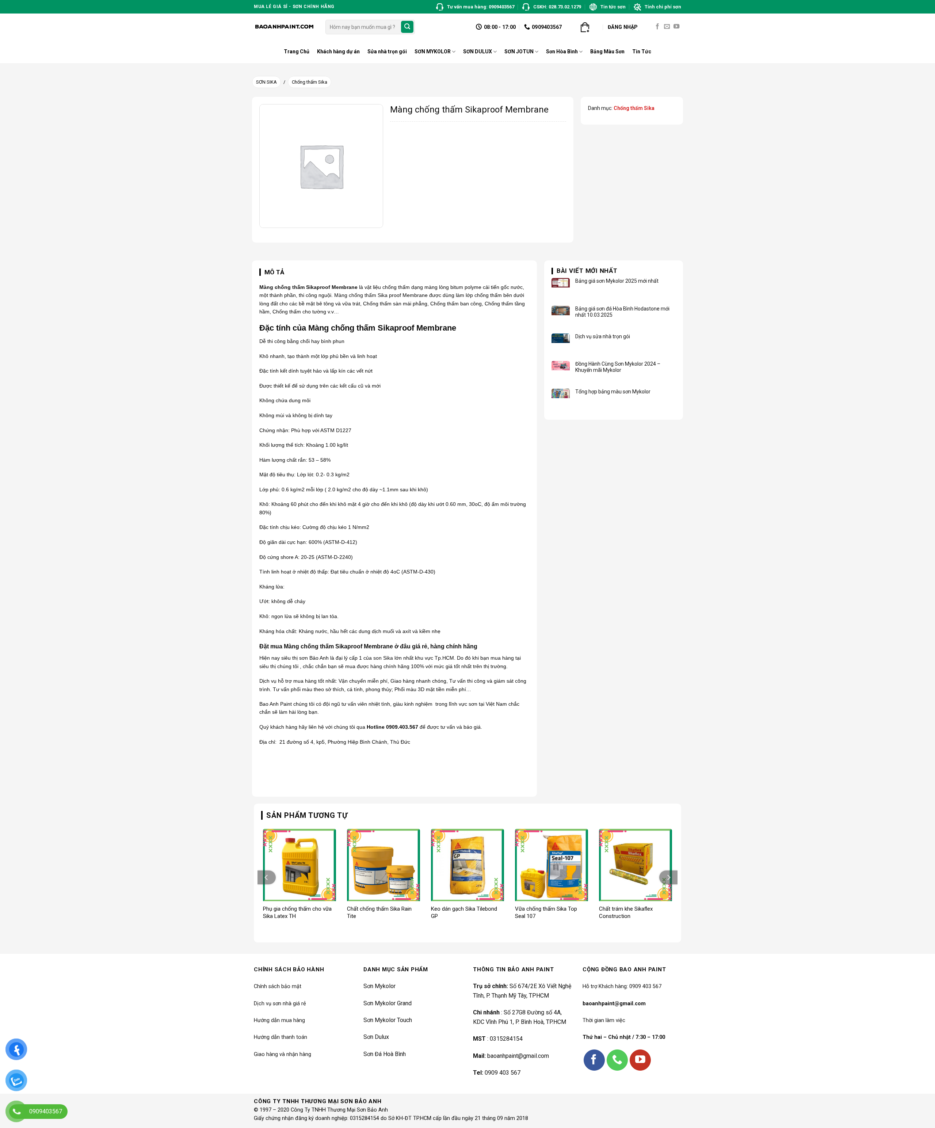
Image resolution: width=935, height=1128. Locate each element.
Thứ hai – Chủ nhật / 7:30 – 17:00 (624, 1037)
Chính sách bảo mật (277, 986)
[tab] (272, 272)
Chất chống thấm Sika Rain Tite (379, 912)
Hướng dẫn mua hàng (279, 1020)
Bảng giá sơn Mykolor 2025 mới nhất (617, 281)
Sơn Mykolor (379, 986)
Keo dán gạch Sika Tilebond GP (464, 912)
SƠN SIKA (266, 82)
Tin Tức (641, 51)
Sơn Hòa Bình (562, 51)
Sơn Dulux (376, 1036)
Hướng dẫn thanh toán (280, 1037)
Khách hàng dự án (338, 51)
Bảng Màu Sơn (607, 51)
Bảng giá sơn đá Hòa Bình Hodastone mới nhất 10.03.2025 (622, 312)
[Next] (668, 877)
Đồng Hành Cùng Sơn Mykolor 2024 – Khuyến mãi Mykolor (617, 367)
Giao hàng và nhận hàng (282, 1054)
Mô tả (274, 272)
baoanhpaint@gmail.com (518, 1055)
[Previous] (266, 877)
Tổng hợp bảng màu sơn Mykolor (612, 392)
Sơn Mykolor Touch (387, 1020)
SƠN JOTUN (519, 51)
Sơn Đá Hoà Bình (384, 1054)
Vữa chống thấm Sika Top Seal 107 (546, 912)
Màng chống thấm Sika (361, 295)
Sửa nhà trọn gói (387, 51)
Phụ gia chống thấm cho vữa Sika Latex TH (297, 912)
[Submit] (407, 27)
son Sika (383, 658)
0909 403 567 (502, 1072)
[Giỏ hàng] (584, 27)
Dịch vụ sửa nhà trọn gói (602, 336)
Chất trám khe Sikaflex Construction (626, 912)
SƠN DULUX (477, 51)
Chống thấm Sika (309, 82)
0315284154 (506, 1038)
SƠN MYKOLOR (433, 51)
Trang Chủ (296, 51)
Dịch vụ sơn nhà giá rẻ (280, 1004)
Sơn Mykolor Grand (387, 1003)
